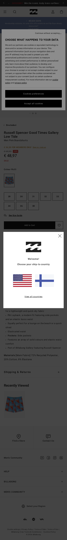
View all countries (33, 296)
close (59, 235)
